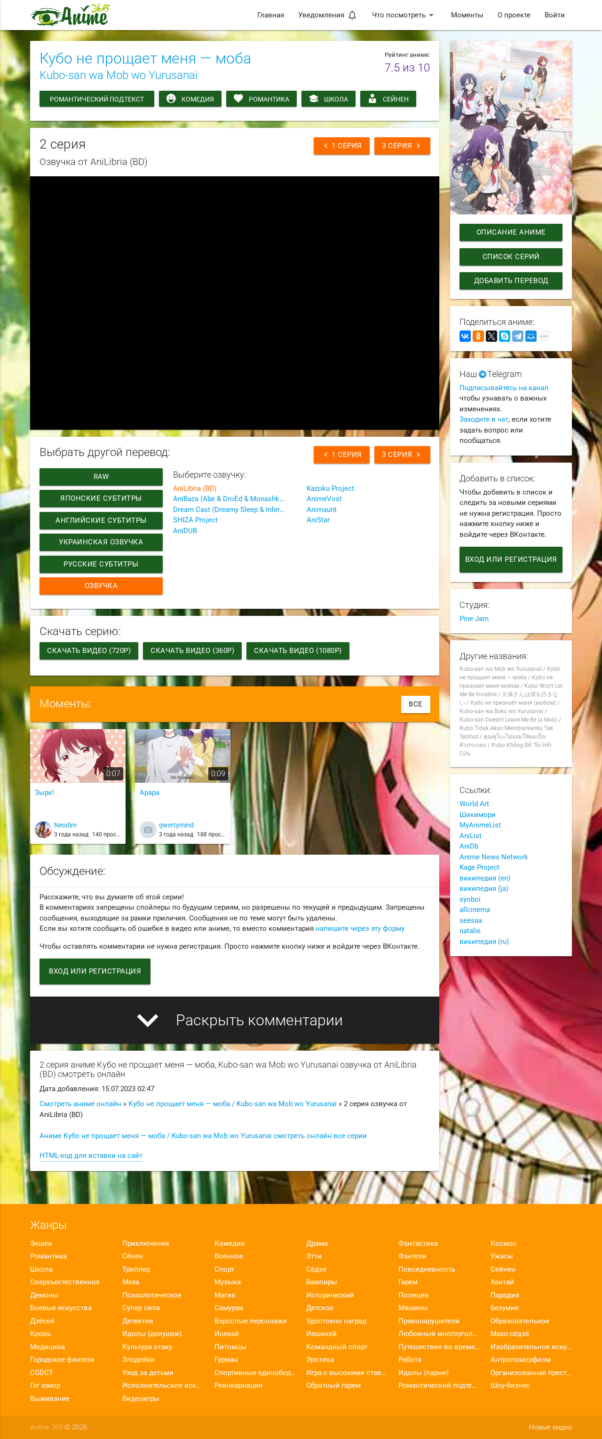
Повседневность (426, 1269)
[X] (491, 336)
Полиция (413, 1295)
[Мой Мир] (531, 336)
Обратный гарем (333, 1385)
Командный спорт (336, 1347)
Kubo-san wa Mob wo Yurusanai (119, 75)
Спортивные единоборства (255, 1372)
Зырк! (44, 792)
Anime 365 (46, 1427)
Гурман (226, 1359)
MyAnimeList (480, 825)
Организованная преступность (531, 1372)
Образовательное (520, 1321)
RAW (101, 476)
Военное (228, 1256)
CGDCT (41, 1372)
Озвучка (101, 586)
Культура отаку (147, 1347)
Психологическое (152, 1295)
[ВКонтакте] (465, 336)
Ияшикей (321, 1333)
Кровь (40, 1333)
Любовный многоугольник (439, 1333)
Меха (130, 1282)
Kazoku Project (330, 488)
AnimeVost (324, 499)
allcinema (474, 909)
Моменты (467, 15)
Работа (409, 1359)
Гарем (408, 1282)
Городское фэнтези (62, 1359)
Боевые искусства (61, 1308)
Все (416, 704)
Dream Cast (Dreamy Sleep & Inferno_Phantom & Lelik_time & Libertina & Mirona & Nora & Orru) (234, 509)
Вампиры (321, 1282)
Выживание (50, 1398)
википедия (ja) (483, 888)
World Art (474, 804)
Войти (555, 15)
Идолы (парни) (423, 1372)
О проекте (514, 15)
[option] (78, 790)
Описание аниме (511, 232)
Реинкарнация (238, 1385)
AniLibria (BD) (194, 488)
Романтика (269, 99)
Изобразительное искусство (531, 1347)
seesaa (470, 920)
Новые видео (550, 1427)
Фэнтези (412, 1256)
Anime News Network (493, 857)
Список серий (510, 256)
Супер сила (141, 1308)
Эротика (320, 1359)
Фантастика (418, 1243)
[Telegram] (517, 336)
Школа (336, 99)
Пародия (505, 1295)
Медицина (47, 1347)
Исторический (330, 1295)
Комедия (198, 99)
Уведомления (328, 15)
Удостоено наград (336, 1321)
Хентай (502, 1282)
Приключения (145, 1243)
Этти (314, 1256)
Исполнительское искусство (163, 1385)
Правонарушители (428, 1321)
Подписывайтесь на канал (503, 388)
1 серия (341, 145)
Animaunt (322, 509)
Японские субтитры (101, 498)
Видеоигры (140, 1398)
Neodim (65, 825)
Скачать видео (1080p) (298, 650)
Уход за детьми (148, 1372)
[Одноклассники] (478, 336)
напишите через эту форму (360, 928)
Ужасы (502, 1256)
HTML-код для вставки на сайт (91, 1155)
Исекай (226, 1333)
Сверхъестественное (65, 1282)
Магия (224, 1295)
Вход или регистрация (95, 971)
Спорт (224, 1269)
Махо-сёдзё (510, 1333)
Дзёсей (42, 1321)
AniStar (318, 520)
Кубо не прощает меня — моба (145, 58)
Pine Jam (474, 618)
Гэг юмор (45, 1385)
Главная (270, 15)
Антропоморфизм (521, 1359)
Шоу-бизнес (510, 1385)
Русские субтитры (100, 564)
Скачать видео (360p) (192, 650)
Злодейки (138, 1359)
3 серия (402, 145)
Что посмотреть (404, 15)
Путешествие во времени (439, 1347)
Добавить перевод (511, 280)
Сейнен (396, 99)
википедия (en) (484, 878)
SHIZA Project (195, 520)
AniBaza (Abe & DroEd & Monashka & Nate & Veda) (234, 499)
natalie (470, 931)
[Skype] (504, 336)
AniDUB (185, 531)
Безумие (505, 1308)
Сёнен (132, 1256)
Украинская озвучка (101, 542)
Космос (503, 1243)
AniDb (468, 846)
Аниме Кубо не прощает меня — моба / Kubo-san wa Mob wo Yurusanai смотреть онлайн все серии (203, 1136)
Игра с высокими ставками (347, 1372)
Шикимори (477, 814)
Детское (319, 1308)
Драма (317, 1243)
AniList (470, 836)
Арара (149, 792)
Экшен (41, 1243)
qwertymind (176, 825)
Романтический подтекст (97, 99)
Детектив (137, 1321)
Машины (413, 1308)
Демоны (44, 1295)
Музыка (227, 1282)
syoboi (470, 899)
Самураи (228, 1308)
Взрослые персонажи (250, 1321)
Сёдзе (316, 1269)
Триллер (136, 1269)
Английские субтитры (101, 520)
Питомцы (230, 1347)
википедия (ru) (484, 941)
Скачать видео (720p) (89, 650)
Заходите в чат (483, 419)
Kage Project (479, 867)
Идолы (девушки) (152, 1333)
